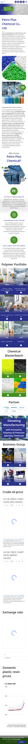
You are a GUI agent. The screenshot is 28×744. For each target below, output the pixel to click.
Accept (21, 742)
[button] (2, 9)
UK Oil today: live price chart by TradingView (13, 595)
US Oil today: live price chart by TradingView (13, 539)
